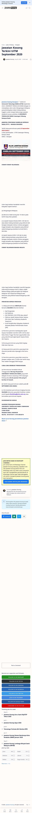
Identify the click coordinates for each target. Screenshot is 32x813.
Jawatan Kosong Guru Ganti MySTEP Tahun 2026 (15, 715)
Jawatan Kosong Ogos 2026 (12, 723)
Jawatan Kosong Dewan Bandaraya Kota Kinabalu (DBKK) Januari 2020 (17, 736)
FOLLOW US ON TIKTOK (16, 681)
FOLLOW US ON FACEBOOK (16, 689)
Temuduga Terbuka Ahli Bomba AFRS (16, 729)
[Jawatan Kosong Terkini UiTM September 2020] (16, 150)
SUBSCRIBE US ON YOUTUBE (16, 706)
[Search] (29, 8)
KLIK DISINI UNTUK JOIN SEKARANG (16, 481)
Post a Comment (16, 665)
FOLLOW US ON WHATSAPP (16, 677)
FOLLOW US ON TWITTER (16, 693)
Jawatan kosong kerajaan (10, 102)
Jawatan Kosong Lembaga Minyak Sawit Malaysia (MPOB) (17, 744)
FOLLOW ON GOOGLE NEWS (16, 702)
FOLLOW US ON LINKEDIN (16, 685)
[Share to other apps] (24, 516)
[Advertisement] (16, 27)
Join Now (24, 2)
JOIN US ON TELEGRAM (16, 697)
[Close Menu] (29, 2)
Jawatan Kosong (10, 804)
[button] (26, 8)
